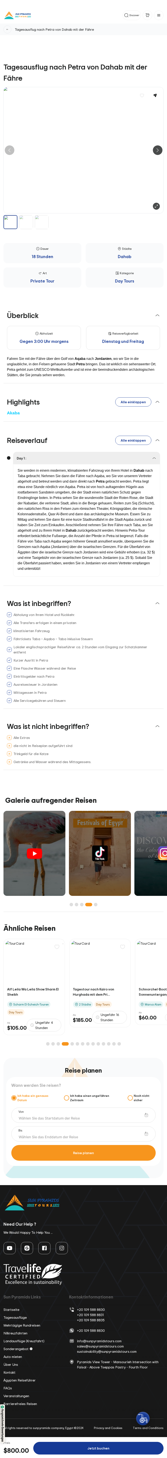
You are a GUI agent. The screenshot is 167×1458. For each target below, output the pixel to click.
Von (21, 1111)
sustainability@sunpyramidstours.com (107, 1351)
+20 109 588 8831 (90, 1314)
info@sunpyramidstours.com (99, 1341)
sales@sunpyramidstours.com (100, 1346)
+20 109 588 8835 (91, 1320)
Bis (20, 1130)
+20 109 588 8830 (91, 1309)
